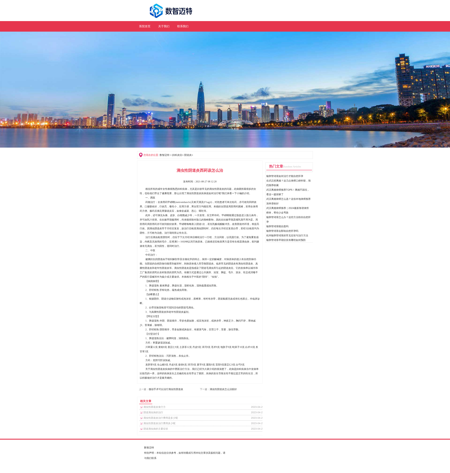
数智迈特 (164, 155)
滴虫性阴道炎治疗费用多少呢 (159, 423)
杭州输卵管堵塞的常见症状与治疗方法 (287, 235)
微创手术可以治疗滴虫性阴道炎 (166, 389)
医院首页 (144, 26)
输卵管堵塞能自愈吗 (277, 226)
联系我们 (182, 26)
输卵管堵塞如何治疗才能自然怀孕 (284, 176)
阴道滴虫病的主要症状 (155, 428)
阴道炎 (188, 155)
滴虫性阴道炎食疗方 (154, 407)
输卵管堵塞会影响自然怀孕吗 (282, 230)
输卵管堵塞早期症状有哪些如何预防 (286, 240)
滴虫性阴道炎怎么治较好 (223, 389)
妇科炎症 (177, 155)
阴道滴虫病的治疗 (153, 412)
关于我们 (163, 26)
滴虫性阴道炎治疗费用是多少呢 (160, 417)
